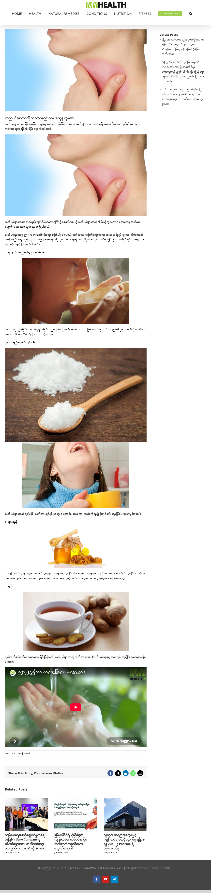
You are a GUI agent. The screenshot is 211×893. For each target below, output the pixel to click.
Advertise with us (163, 868)
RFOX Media (107, 868)
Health (27, 753)
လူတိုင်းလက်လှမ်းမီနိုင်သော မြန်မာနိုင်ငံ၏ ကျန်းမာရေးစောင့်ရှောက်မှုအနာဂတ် (121, 839)
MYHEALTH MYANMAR (83, 868)
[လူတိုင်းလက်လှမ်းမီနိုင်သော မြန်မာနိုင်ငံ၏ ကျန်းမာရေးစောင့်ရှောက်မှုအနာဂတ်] (125, 799)
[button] (190, 13)
